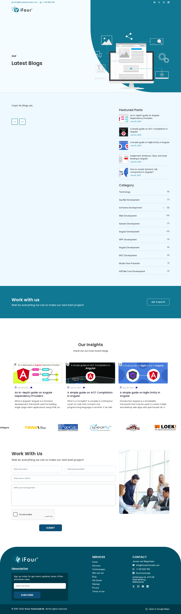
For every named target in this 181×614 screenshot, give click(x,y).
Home (95, 562)
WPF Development (144, 239)
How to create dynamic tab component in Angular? (144, 171)
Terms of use (98, 591)
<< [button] (14, 121)
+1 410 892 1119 (143, 569)
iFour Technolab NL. (35, 608)
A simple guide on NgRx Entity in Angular (149, 142)
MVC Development (144, 255)
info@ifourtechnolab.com (147, 565)
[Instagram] (164, 2)
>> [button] (22, 121)
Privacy (95, 587)
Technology (144, 192)
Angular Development (144, 231)
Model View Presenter (144, 263)
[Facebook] (154, 2)
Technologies (98, 569)
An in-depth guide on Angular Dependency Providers (144, 117)
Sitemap (96, 584)
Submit (50, 527)
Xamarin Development (144, 223)
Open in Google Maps (159, 609)
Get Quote (97, 580)
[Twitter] (159, 2)
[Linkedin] (168, 2)
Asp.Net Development (144, 199)
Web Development (144, 215)
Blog (94, 576)
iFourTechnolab (143, 573)
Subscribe (27, 595)
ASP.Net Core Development (144, 271)
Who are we (98, 573)
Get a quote (158, 302)
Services (96, 565)
